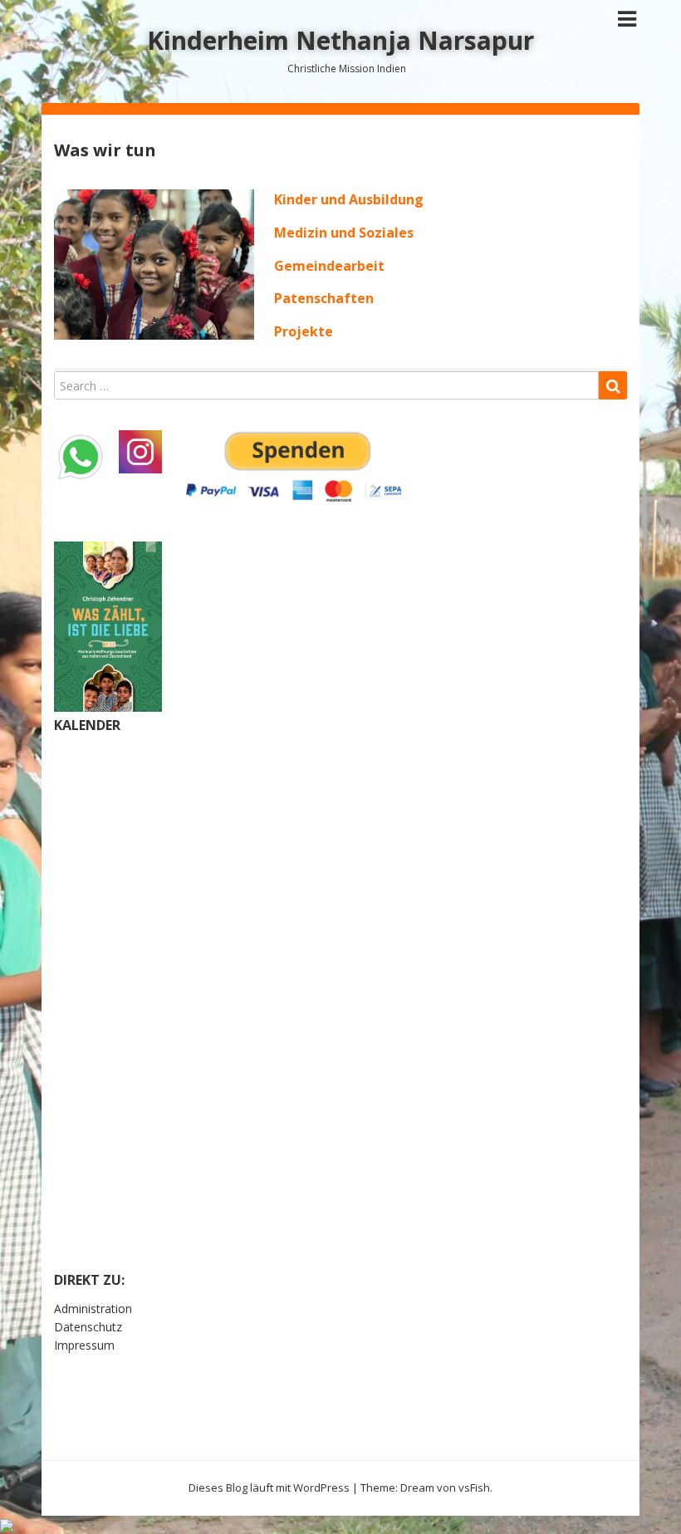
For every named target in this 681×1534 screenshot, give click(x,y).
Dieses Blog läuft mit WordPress (269, 1487)
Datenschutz (88, 1327)
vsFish (474, 1487)
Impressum (84, 1345)
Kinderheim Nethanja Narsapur (340, 40)
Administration (93, 1308)
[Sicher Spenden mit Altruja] (6, 1524)
